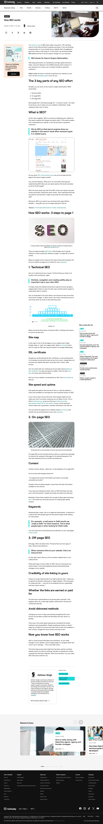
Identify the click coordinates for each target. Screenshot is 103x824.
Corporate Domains (44, 785)
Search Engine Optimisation (63, 678)
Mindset (29, 7)
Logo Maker (91, 796)
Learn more (58, 749)
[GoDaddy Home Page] (10, 809)
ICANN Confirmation (44, 780)
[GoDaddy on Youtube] (97, 809)
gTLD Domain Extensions (93, 780)
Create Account (79, 780)
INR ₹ (32, 809)
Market (64, 7)
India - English (22, 809)
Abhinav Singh (31, 26)
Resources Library (9, 8)
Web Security (91, 793)
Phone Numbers (91, 799)
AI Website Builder (92, 782)
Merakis (50, 247)
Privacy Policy (90, 816)
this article (62, 345)
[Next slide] (81, 722)
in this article (33, 532)
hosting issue (37, 401)
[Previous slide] (75, 722)
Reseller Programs (60, 780)
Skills (21, 7)
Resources (19, 782)
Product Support (20, 777)
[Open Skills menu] (24, 7)
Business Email (91, 785)
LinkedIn (33, 695)
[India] (9, 2)
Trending (47, 7)
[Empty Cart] (97, 2)
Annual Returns (7, 780)
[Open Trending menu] (50, 7)
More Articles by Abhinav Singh (39, 700)
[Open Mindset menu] (32, 7)
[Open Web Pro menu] (59, 7)
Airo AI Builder (65, 2)
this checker (67, 377)
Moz (54, 326)
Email (33, 2)
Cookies (97, 816)
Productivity (83, 363)
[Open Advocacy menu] (41, 7)
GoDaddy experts (43, 75)
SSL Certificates (56, 2)
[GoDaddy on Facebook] (80, 809)
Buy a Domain (91, 777)
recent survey (35, 45)
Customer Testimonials (45, 782)
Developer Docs (43, 777)
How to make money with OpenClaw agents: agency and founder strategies (68, 742)
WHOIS (41, 793)
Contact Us (6, 785)
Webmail (42, 791)
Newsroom (6, 796)
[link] (12, 33)
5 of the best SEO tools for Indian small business (50, 207)
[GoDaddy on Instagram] (84, 809)
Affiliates (58, 782)
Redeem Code (43, 796)
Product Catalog (43, 799)
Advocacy (38, 7)
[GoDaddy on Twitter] (93, 809)
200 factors (49, 251)
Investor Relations (8, 791)
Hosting (90, 791)
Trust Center (6, 799)
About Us (6, 777)
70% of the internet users (45, 175)
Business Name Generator (46, 788)
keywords (63, 262)
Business (82, 373)
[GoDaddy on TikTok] (89, 809)
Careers (5, 782)
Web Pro (56, 7)
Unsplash (56, 247)
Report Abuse (20, 780)
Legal (5, 793)
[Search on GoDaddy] (97, 8)
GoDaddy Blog (7, 788)
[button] (42, 766)
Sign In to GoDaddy (80, 777)
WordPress (90, 788)
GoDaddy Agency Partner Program (63, 777)
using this (59, 412)
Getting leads (63, 674)
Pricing (73, 2)
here (30, 499)
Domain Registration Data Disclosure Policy (26, 785)
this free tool (64, 410)
